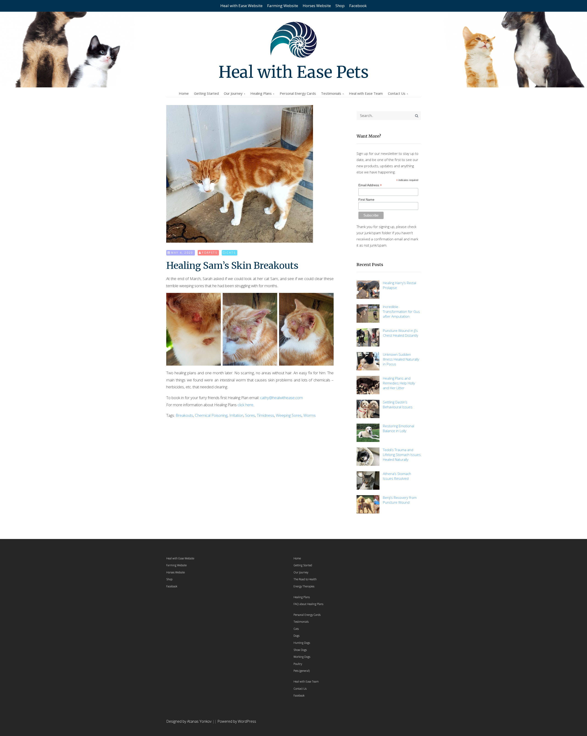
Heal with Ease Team (366, 93)
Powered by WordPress (236, 721)
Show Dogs (300, 650)
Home (184, 93)
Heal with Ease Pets (294, 72)
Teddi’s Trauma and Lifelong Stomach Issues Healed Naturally (402, 454)
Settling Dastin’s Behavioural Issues (398, 404)
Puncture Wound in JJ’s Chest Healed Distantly (400, 333)
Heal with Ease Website (241, 5)
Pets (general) (302, 670)
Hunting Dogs (302, 642)
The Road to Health (305, 579)
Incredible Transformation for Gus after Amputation (401, 311)
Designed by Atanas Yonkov (189, 721)
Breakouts (184, 415)
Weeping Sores (289, 415)
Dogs (296, 635)
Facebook (358, 5)
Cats (231, 253)
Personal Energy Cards (298, 93)
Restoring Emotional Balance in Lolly (398, 428)
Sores (250, 415)
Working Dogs (302, 656)
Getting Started (206, 93)
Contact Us (396, 93)
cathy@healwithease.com (281, 397)
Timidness (265, 415)
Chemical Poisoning (211, 415)
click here (245, 404)
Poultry (298, 664)
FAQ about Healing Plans (308, 604)
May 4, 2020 (182, 253)
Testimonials (331, 93)
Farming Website (282, 5)
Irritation (236, 415)
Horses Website (317, 5)
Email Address (370, 185)
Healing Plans (261, 93)
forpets (209, 253)
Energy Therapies (304, 586)
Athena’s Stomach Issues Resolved (397, 476)
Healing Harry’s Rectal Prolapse (399, 285)
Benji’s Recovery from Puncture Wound (400, 500)
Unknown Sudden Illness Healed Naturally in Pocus (401, 359)
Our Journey (233, 93)
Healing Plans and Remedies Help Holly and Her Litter (399, 383)
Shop (340, 5)
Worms (309, 415)
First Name (366, 199)
